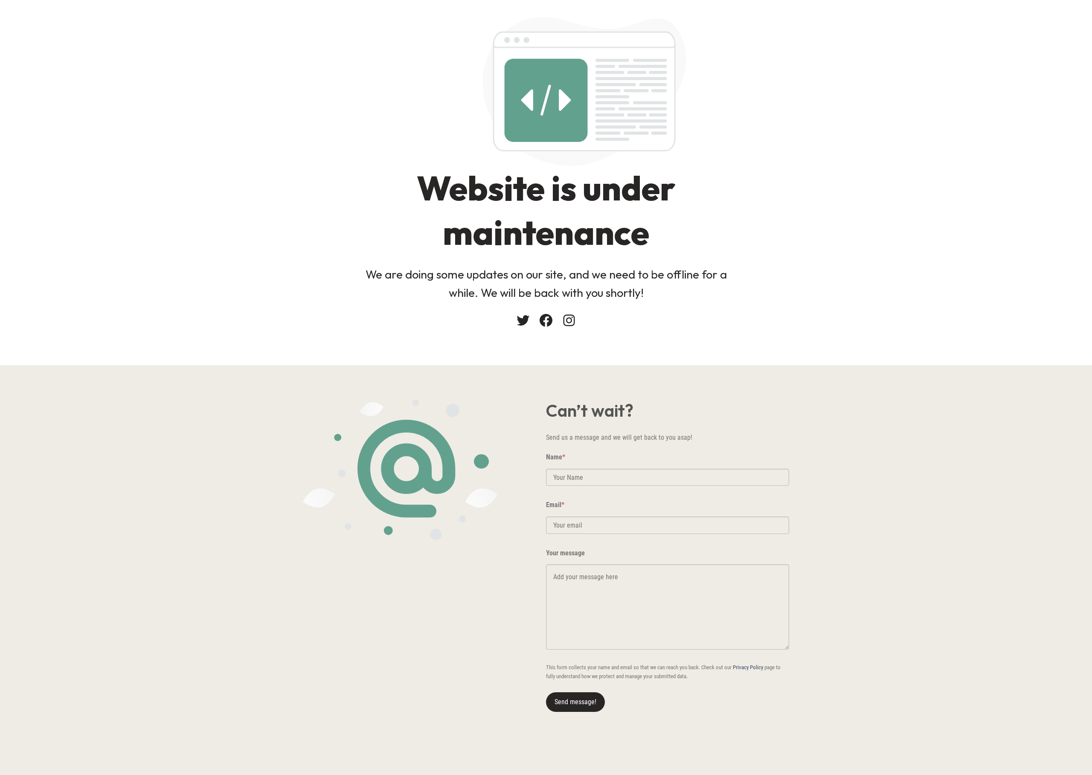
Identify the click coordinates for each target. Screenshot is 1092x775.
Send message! (575, 702)
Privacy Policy (748, 667)
